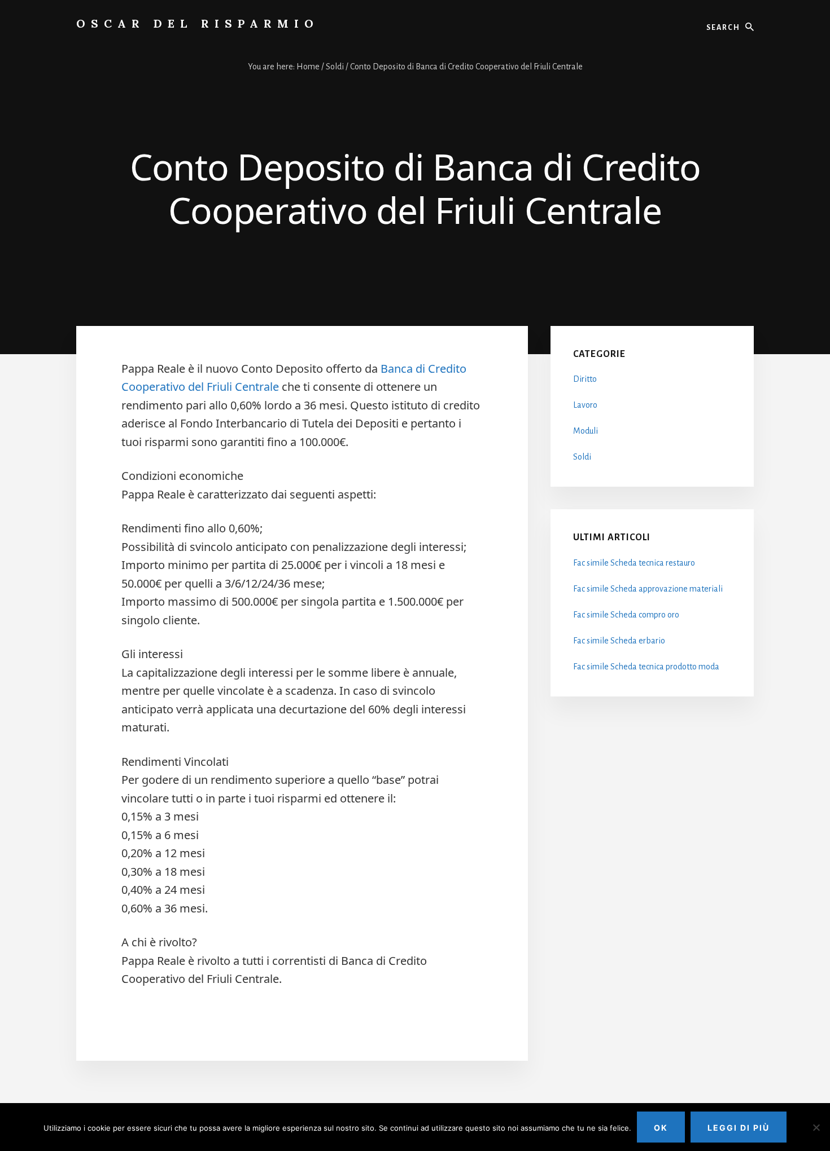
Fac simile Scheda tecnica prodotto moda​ (646, 666)
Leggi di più (738, 1127)
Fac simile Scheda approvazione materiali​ (648, 588)
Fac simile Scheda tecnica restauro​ (634, 562)
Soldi (582, 456)
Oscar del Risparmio (197, 23)
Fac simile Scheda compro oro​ (626, 614)
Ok (661, 1127)
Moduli (585, 430)
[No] (816, 1127)
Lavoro (585, 404)
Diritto (585, 378)
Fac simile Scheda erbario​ (619, 640)
